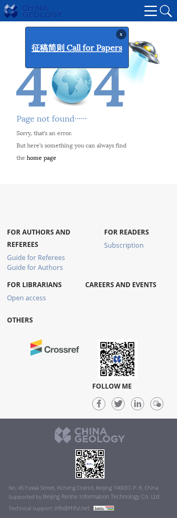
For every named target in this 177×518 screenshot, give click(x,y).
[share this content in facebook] (98, 403)
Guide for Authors (35, 267)
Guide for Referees (36, 257)
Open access (26, 297)
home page (41, 157)
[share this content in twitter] (118, 403)
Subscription (124, 245)
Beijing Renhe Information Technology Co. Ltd (101, 496)
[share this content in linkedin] (137, 403)
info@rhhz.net (72, 508)
